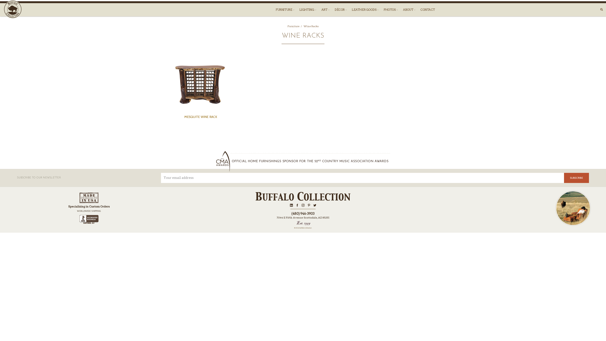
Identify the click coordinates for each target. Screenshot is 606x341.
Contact (427, 9)
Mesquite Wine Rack (200, 117)
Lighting (307, 9)
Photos (390, 9)
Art (324, 9)
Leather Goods (364, 9)
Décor (340, 9)
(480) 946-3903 (303, 213)
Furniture (284, 9)
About (408, 9)
